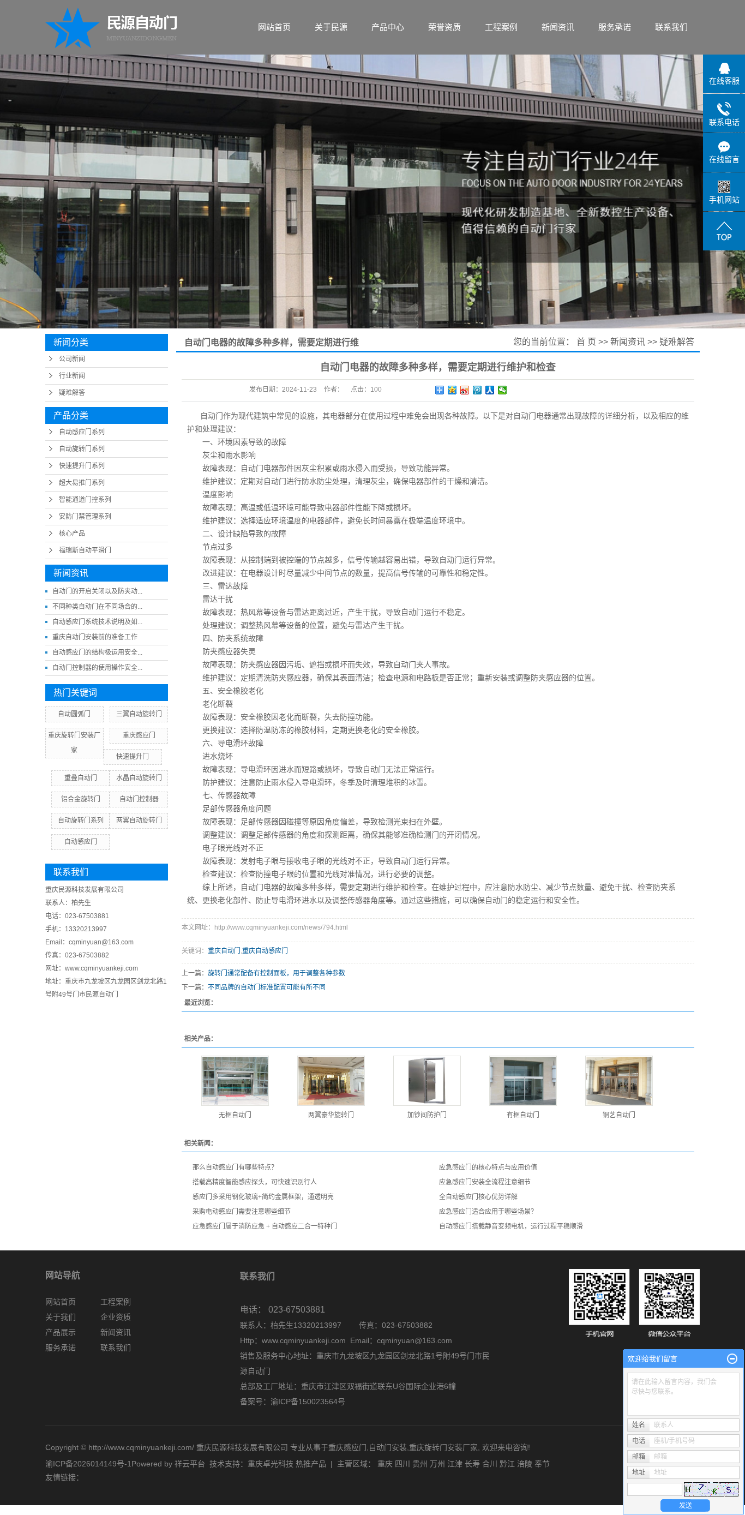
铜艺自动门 (619, 1115)
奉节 (542, 1463)
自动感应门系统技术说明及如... (97, 622)
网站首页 (274, 27)
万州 (437, 1463)
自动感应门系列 (82, 432)
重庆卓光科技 (270, 1463)
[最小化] (732, 1359)
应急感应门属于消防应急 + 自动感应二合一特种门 (265, 1226)
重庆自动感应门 (265, 951)
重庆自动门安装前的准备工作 (94, 637)
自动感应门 (80, 842)
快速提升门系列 (82, 466)
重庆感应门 (139, 735)
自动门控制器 (139, 799)
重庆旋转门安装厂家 (443, 1447)
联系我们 (671, 27)
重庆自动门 (224, 951)
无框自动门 (235, 1115)
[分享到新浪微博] (465, 390)
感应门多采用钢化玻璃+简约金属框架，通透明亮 (263, 1197)
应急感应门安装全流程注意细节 (485, 1182)
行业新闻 (72, 376)
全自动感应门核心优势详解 (478, 1197)
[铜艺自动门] (619, 1081)
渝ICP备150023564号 (308, 1401)
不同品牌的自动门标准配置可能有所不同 (267, 987)
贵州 (420, 1463)
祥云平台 (190, 1463)
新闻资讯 (558, 27)
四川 (402, 1463)
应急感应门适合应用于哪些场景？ (488, 1211)
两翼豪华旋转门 (331, 1115)
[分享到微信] (502, 390)
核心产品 (72, 533)
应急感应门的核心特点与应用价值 (488, 1167)
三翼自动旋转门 (139, 714)
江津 (454, 1463)
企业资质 (115, 1317)
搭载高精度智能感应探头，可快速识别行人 (255, 1182)
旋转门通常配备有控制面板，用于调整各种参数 (276, 973)
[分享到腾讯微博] (477, 390)
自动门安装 (388, 1447)
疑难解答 (72, 393)
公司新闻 (72, 359)
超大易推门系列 (82, 483)
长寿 (472, 1463)
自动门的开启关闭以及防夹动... (97, 591)
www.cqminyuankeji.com (304, 1340)
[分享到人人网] (490, 390)
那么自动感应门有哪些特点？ (235, 1167)
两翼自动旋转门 (139, 820)
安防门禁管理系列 (85, 516)
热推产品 (311, 1463)
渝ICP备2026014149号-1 (88, 1463)
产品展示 (60, 1332)
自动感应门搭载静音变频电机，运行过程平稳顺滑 (511, 1226)
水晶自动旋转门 (139, 778)
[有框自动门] (523, 1081)
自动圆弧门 (74, 714)
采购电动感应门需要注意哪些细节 (242, 1211)
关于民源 (331, 27)
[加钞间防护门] (427, 1081)
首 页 (586, 341)
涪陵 (524, 1463)
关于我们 (60, 1317)
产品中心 (387, 27)
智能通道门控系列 (85, 500)
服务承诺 (614, 27)
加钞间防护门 (427, 1115)
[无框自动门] (235, 1081)
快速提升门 (132, 757)
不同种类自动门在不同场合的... (97, 606)
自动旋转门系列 (82, 449)
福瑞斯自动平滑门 (85, 550)
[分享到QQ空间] (452, 390)
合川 (489, 1463)
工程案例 (501, 27)
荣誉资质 (444, 27)
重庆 (385, 1463)
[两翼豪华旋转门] (331, 1081)
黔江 (507, 1463)
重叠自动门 (80, 778)
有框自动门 (523, 1115)
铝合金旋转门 (80, 799)
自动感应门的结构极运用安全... (97, 652)
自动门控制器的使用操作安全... (97, 668)
